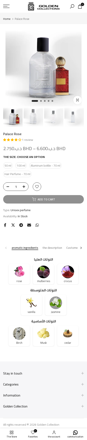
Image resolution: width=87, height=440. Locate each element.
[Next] (81, 248)
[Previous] (6, 248)
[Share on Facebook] (5, 225)
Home (7, 19)
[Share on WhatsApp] (37, 225)
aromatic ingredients (25, 248)
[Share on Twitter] (13, 225)
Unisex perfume (21, 210)
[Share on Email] (29, 225)
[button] (12, 140)
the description (52, 248)
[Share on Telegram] (21, 225)
